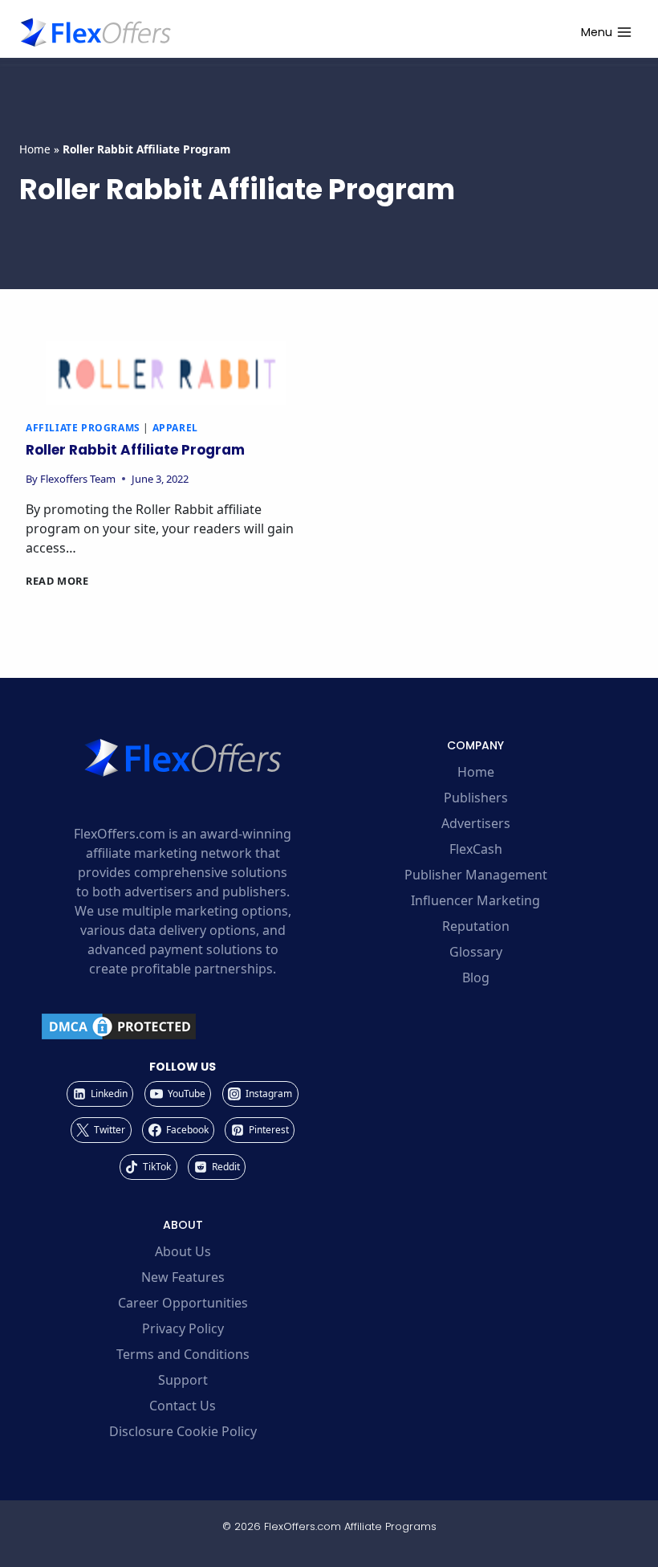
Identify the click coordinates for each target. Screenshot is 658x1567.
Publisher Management (475, 874)
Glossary (475, 952)
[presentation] (166, 373)
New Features (183, 1277)
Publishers (476, 797)
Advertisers (475, 823)
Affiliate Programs (83, 428)
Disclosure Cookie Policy (183, 1431)
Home (35, 149)
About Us (183, 1251)
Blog (475, 977)
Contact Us (182, 1405)
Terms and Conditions (183, 1354)
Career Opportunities (183, 1303)
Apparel (175, 428)
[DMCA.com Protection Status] (183, 1026)
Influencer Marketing (475, 900)
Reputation (476, 926)
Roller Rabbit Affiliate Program (135, 449)
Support (183, 1380)
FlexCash (475, 849)
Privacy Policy (183, 1328)
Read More (57, 580)
